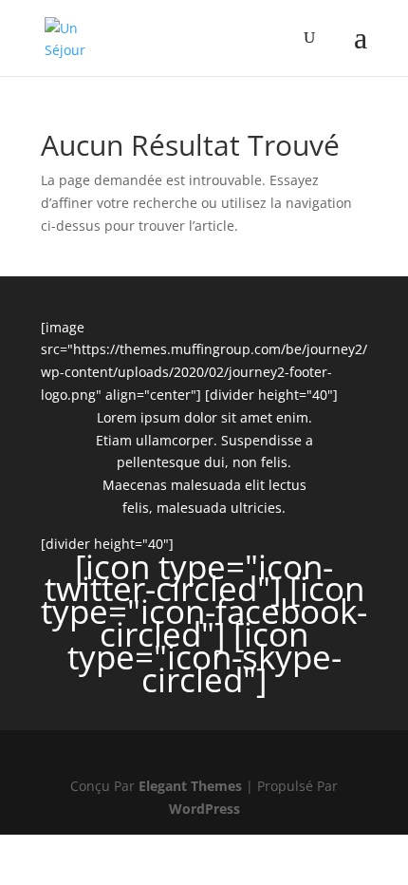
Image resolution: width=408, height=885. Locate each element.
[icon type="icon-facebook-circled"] (204, 611)
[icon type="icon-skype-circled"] (204, 657)
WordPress (204, 809)
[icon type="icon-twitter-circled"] (189, 578)
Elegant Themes (190, 786)
